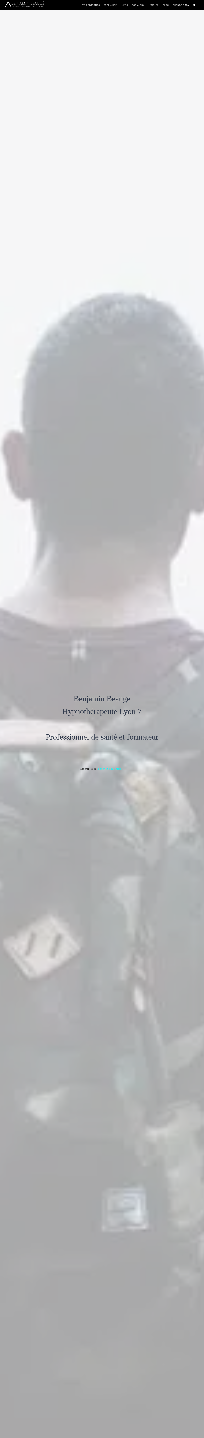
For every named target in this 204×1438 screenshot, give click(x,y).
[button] (194, 5)
